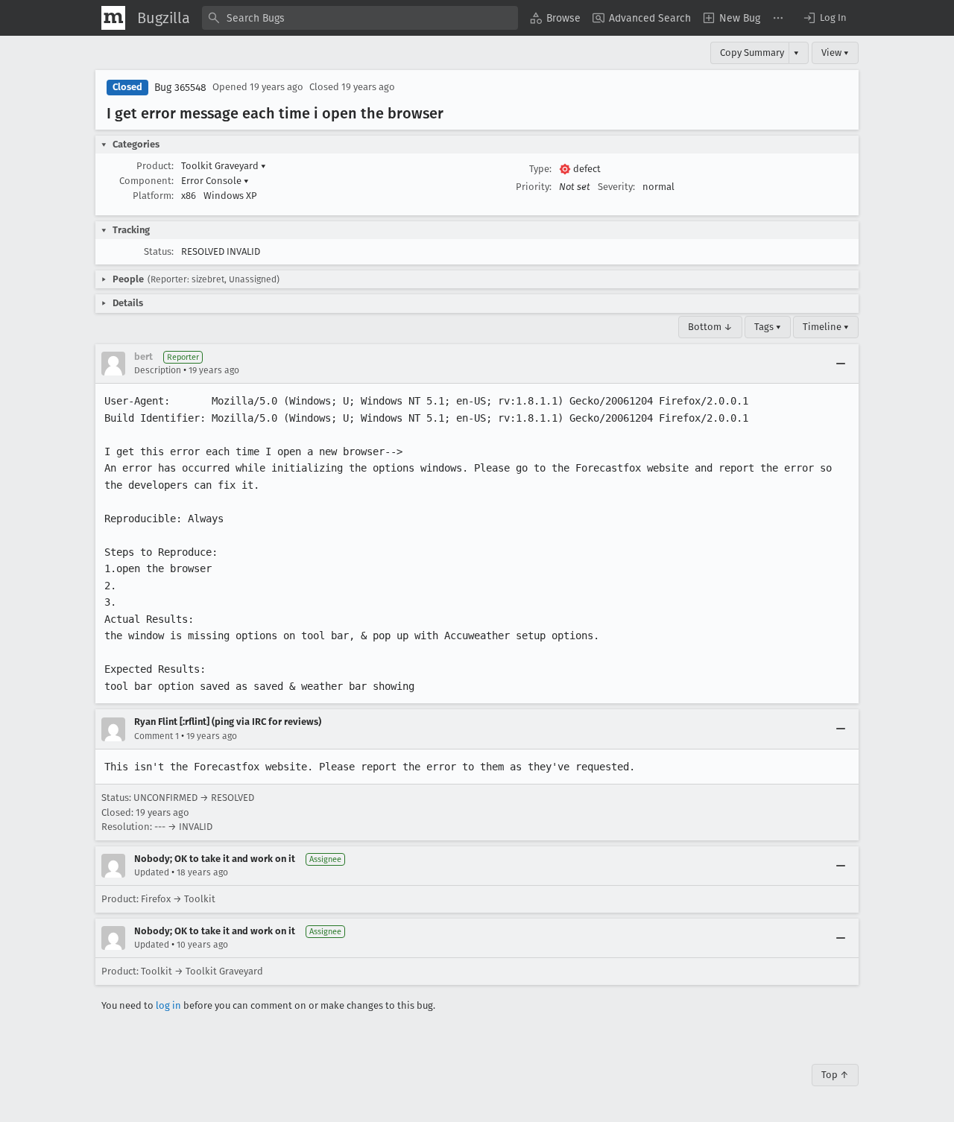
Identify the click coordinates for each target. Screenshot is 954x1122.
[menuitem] (555, 18)
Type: (540, 168)
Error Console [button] (215, 180)
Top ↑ (835, 1074)
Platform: (153, 195)
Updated (151, 872)
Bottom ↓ (710, 326)
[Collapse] (841, 363)
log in (168, 1005)
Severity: (616, 186)
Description (157, 370)
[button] (824, 18)
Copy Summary (752, 52)
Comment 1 (156, 736)
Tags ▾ (767, 326)
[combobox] (360, 18)
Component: (146, 180)
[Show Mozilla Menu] (113, 18)
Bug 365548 (180, 87)
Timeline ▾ (826, 326)
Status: (159, 251)
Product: (155, 165)
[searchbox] (360, 18)
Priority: (534, 186)
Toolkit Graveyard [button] (223, 165)
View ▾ (835, 52)
